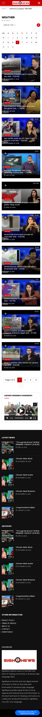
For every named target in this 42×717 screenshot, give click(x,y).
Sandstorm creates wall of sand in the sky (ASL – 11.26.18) (20, 75)
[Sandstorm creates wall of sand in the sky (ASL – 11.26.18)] (21, 67)
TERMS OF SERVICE (9, 623)
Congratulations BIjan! (25, 507)
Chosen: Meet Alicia (24, 458)
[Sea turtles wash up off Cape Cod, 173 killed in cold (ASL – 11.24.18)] (21, 132)
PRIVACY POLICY (8, 620)
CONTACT (6, 629)
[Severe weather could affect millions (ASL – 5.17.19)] (21, 292)
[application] (21, 411)
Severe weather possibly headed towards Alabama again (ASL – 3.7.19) (20, 332)
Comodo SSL (7, 647)
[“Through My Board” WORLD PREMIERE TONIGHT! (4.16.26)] (7, 447)
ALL (3, 33)
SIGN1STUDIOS (7, 632)
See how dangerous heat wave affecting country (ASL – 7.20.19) (18, 171)
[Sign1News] (21, 3)
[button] (21, 411)
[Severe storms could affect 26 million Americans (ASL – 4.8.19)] (21, 260)
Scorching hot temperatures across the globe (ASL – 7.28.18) (19, 107)
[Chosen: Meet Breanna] (7, 496)
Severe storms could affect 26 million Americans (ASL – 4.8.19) (20, 267)
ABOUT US (6, 626)
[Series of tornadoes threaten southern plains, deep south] (21, 196)
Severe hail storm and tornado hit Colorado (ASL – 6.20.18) (18, 235)
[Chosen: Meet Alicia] (7, 464)
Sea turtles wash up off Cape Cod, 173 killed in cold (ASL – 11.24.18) (20, 139)
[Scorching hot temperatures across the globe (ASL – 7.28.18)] (21, 100)
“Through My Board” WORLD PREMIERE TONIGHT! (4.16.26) (27, 443)
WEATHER (7, 71)
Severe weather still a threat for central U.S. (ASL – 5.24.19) (21, 364)
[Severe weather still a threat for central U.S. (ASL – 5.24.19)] (21, 356)
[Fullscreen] (34, 418)
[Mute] (31, 418)
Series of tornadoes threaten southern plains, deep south (20, 203)
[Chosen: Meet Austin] (7, 480)
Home (4, 9)
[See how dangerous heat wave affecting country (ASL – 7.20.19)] (21, 164)
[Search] (39, 3)
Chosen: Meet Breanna (25, 491)
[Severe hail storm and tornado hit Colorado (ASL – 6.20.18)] (21, 228)
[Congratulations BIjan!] (7, 512)
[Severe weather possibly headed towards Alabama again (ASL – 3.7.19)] (21, 324)
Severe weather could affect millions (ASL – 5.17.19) (19, 299)
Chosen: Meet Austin (24, 475)
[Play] (7, 418)
